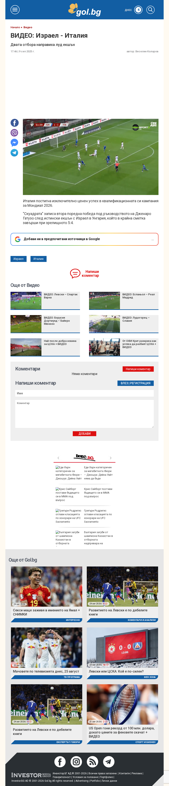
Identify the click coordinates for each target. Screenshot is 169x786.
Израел (18, 258)
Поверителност (62, 777)
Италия (38, 258)
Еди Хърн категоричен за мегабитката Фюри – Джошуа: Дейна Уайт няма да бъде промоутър (84, 475)
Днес (132, 10)
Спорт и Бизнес (145, 742)
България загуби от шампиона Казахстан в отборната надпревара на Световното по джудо (84, 540)
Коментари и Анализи (142, 620)
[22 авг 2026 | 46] (122, 647)
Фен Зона (150, 677)
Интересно (73, 620)
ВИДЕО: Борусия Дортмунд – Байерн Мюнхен (57, 320)
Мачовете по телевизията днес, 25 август (46, 671)
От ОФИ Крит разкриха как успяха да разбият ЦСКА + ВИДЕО (139, 344)
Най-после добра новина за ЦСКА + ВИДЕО (60, 342)
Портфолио (106, 777)
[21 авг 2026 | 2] (122, 704)
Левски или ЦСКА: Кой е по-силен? (116, 671)
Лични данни (109, 780)
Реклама (137, 773)
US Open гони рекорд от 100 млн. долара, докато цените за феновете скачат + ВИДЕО (122, 732)
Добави (85, 433)
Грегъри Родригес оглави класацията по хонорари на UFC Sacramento (98, 516)
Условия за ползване (85, 777)
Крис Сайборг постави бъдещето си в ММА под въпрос (98, 492)
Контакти (124, 773)
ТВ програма (72, 677)
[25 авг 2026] (46, 647)
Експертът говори (68, 742)
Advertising (81, 780)
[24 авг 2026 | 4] (122, 586)
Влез (124, 383)
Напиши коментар (90, 274)
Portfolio (95, 780)
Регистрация (140, 383)
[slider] (81, 191)
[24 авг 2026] (46, 586)
